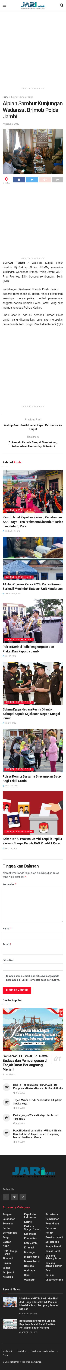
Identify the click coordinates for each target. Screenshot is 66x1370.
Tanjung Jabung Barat (53, 1257)
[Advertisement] (33, 47)
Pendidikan (52, 1223)
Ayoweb (37, 1362)
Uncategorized (54, 1279)
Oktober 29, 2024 (12, 594)
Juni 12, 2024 (10, 723)
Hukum (7, 1263)
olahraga (29, 1270)
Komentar (10, 884)
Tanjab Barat (52, 1251)
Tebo (48, 1270)
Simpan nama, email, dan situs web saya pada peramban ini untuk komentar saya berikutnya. (33, 978)
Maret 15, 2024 (11, 786)
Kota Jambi (30, 1243)
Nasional (29, 1265)
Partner (6, 1355)
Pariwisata (51, 1214)
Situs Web (8, 960)
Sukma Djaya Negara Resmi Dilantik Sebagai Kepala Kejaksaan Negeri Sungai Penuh (31, 713)
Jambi (6, 1267)
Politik (49, 1232)
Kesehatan (30, 1233)
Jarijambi (8, 1272)
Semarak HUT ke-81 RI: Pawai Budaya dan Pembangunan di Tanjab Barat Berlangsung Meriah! (25, 1062)
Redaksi (22, 1351)
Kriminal (29, 1247)
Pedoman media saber (43, 1351)
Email (7, 944)
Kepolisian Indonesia (30, 1216)
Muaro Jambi (32, 1256)
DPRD (6, 1246)
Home (5, 97)
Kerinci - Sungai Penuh (22, 97)
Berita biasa (10, 1232)
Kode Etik (7, 1351)
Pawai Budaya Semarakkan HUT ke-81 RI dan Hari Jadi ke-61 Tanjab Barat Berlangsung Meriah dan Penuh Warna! (37, 1134)
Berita (6, 1228)
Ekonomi (8, 1258)
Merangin (29, 1252)
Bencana (8, 1223)
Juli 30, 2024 (10, 656)
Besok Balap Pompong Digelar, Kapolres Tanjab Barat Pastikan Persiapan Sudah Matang (37, 1324)
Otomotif (29, 1279)
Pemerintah (52, 1219)
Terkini (49, 1275)
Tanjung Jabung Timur (53, 1264)
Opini (27, 1275)
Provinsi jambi (54, 1237)
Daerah (7, 1241)
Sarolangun (52, 1241)
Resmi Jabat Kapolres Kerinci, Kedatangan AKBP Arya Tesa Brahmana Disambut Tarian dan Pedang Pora (33, 521)
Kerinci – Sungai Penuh (32, 1228)
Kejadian (8, 1276)
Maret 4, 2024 (10, 848)
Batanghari (9, 1219)
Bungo (6, 1237)
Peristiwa (50, 1228)
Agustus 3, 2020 (11, 123)
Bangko (7, 1214)
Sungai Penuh (53, 1246)
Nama (7, 928)
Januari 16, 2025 (12, 531)
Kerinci (28, 1221)
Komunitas (30, 1238)
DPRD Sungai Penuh (10, 1252)
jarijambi (14, 1362)
